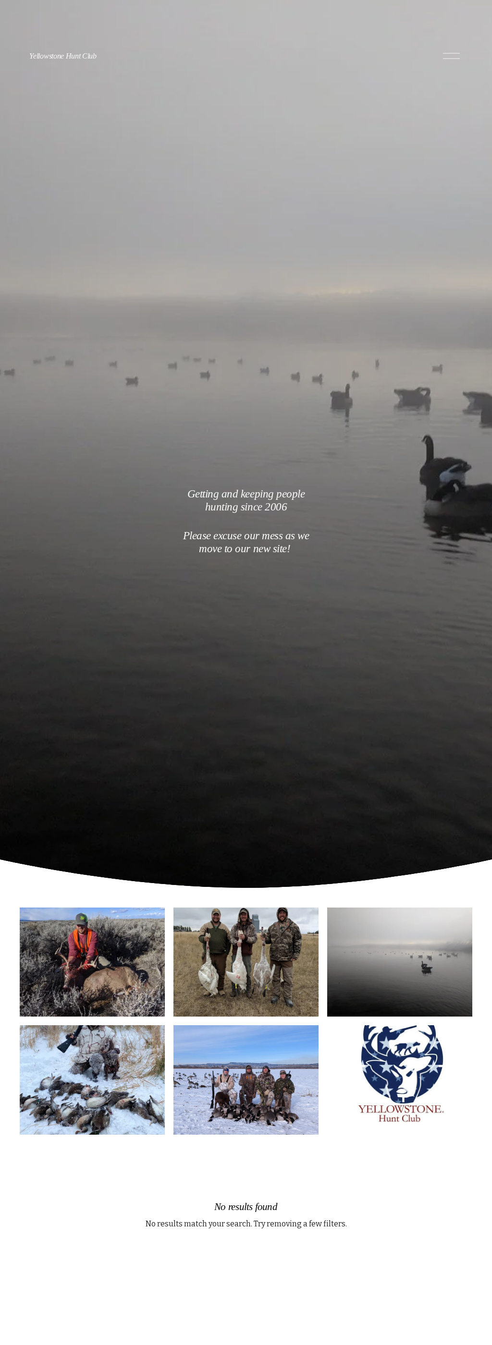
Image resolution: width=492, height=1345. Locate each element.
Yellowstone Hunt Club (62, 56)
